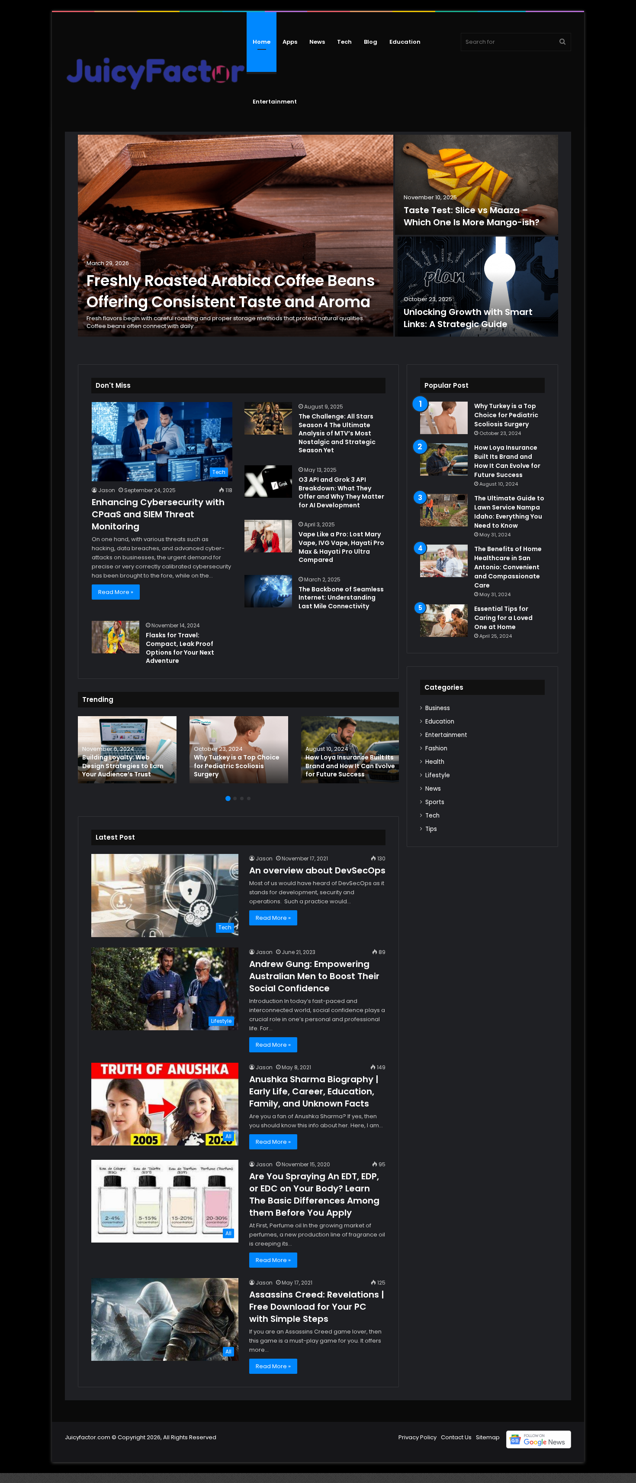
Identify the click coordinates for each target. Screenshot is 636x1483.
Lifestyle (437, 775)
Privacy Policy (417, 1437)
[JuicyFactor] (156, 72)
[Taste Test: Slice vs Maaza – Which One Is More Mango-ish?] (476, 185)
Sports (434, 802)
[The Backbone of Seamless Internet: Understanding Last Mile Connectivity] (268, 591)
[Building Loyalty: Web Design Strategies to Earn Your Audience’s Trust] (127, 749)
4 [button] (249, 798)
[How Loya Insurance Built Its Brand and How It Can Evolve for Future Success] (350, 749)
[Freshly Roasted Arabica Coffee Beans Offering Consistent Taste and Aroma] (235, 236)
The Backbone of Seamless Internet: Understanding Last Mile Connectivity (341, 597)
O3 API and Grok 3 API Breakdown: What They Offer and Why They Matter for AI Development (341, 492)
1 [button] (228, 798)
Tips (431, 829)
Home (261, 42)
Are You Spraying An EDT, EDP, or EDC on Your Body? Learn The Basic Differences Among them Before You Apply (314, 1194)
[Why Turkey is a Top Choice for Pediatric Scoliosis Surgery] (239, 749)
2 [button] (235, 798)
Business (437, 708)
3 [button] (242, 798)
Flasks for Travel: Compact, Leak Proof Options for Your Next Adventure (180, 648)
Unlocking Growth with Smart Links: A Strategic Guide (468, 318)
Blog (370, 42)
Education (405, 42)
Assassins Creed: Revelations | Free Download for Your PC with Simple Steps (316, 1306)
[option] (318, 236)
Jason (106, 490)
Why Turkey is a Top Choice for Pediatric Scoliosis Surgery (236, 766)
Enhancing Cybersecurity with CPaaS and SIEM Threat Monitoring (158, 514)
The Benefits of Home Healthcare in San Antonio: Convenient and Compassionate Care (508, 567)
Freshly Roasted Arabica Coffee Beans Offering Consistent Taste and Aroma (231, 291)
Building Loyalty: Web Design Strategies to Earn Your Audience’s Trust (123, 766)
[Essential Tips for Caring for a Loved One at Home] (444, 620)
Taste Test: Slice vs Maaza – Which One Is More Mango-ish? (472, 216)
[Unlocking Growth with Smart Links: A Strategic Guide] (476, 287)
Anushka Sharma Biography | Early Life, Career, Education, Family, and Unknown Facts (314, 1091)
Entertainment (275, 101)
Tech (344, 42)
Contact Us (456, 1437)
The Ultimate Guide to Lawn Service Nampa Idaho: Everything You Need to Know (509, 512)
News (317, 42)
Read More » (115, 592)
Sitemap (488, 1437)
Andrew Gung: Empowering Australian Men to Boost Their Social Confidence (314, 976)
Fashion (436, 748)
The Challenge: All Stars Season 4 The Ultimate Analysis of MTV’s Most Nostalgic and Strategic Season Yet (337, 433)
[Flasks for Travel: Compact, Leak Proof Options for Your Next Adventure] (115, 637)
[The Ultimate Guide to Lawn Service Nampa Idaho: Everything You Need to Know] (444, 510)
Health (434, 762)
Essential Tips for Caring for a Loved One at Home (503, 617)
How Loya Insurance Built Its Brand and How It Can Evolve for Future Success (350, 766)
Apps (290, 42)
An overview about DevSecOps (317, 870)
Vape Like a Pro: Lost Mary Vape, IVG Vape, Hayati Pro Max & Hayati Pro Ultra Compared (341, 547)
